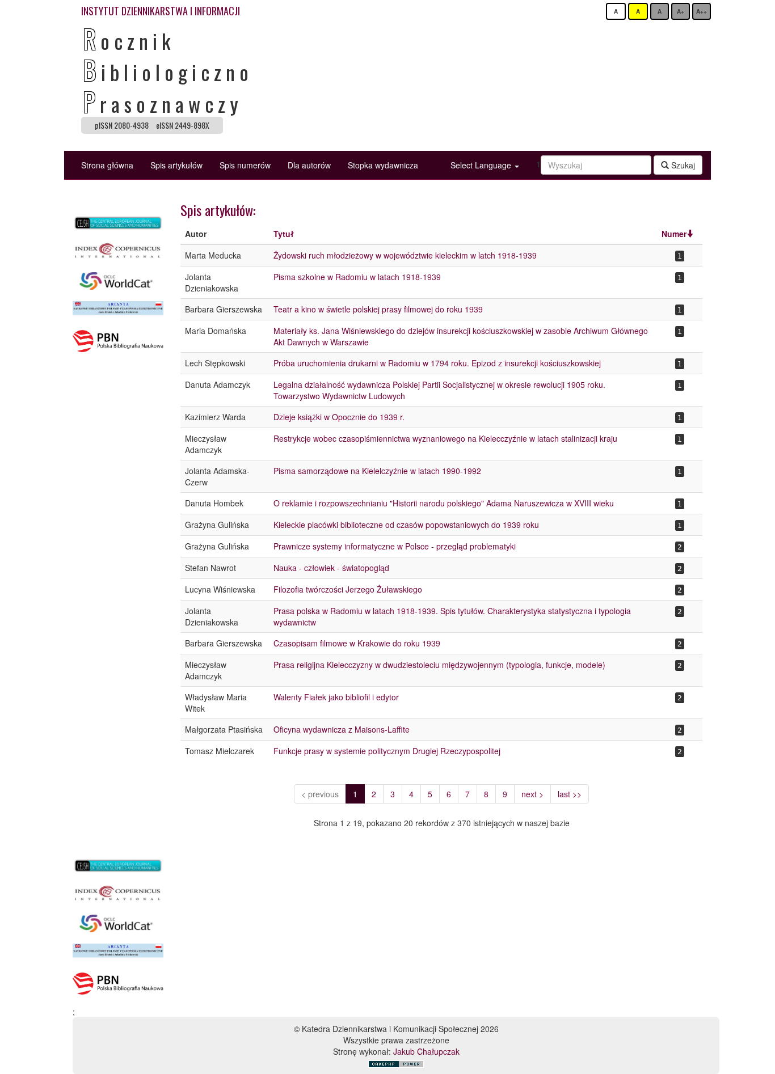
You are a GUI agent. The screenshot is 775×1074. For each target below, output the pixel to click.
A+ (680, 11)
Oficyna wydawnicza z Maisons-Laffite (341, 729)
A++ (701, 11)
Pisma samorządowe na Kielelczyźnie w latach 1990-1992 (377, 470)
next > (532, 794)
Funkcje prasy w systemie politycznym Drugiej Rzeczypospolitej (386, 750)
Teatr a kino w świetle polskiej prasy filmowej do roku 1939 (378, 309)
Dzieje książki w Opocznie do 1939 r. (339, 416)
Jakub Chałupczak (426, 1051)
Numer (674, 233)
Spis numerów (245, 165)
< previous (320, 794)
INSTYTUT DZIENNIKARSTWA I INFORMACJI (160, 10)
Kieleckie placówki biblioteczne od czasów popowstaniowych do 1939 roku (406, 524)
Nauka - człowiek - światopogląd (331, 567)
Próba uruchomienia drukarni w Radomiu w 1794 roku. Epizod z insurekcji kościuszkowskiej (437, 363)
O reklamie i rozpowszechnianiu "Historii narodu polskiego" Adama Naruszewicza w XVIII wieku (443, 503)
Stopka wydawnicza (383, 165)
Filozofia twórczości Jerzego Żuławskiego (347, 589)
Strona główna (107, 165)
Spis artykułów (176, 165)
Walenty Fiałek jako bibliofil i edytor (336, 697)
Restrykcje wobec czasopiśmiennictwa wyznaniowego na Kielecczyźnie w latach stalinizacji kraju (445, 438)
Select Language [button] (481, 165)
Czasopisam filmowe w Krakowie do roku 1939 (356, 643)
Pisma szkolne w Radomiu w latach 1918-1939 (357, 276)
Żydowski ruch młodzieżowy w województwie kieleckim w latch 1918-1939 (405, 255)
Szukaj (682, 165)
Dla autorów (309, 165)
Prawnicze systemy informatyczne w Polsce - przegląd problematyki (394, 546)
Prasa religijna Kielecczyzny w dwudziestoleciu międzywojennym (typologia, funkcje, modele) (439, 664)
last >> (570, 794)
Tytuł (283, 233)
